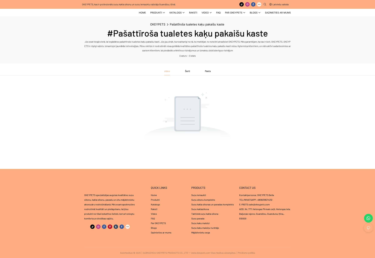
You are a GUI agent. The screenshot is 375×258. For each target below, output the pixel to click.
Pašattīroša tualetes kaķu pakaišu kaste (197, 24)
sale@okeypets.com (259, 204)
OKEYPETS (157, 24)
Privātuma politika (246, 253)
